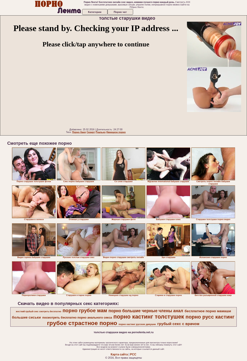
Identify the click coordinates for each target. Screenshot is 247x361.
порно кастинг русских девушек (137, 324)
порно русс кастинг (210, 317)
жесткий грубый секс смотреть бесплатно (38, 311)
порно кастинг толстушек (148, 316)
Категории (94, 11)
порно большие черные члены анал (145, 310)
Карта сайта (119, 354)
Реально (101, 132)
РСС (133, 354)
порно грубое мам (85, 310)
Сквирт (91, 132)
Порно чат (120, 11)
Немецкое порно (116, 132)
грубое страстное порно (82, 323)
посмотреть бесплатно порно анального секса (77, 317)
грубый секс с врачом (178, 324)
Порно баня (79, 132)
